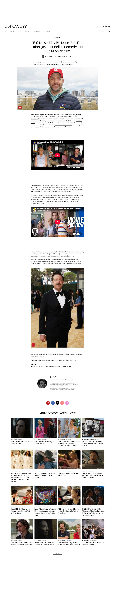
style (12, 31)
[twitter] (57, 403)
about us (47, 31)
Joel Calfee (50, 56)
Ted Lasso (52, 114)
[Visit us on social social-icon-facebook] (103, 26)
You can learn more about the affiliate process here (60, 64)
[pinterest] (20, 107)
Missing (46, 127)
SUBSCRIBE (101, 31)
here (74, 360)
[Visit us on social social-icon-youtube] (109, 26)
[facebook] (53, 403)
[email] (3, 37)
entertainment (57, 37)
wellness (37, 31)
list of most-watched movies (63, 125)
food (20, 31)
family (27, 31)
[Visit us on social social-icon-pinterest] (100, 26)
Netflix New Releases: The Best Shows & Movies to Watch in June (51, 366)
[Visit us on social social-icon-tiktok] (97, 26)
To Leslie (67, 127)
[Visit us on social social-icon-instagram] (106, 26)
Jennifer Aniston (41, 197)
